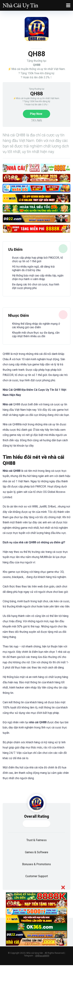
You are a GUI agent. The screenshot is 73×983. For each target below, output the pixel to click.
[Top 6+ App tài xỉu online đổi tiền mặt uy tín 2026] (20, 5)
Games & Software (36, 852)
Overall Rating (36, 816)
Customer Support (36, 876)
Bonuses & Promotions (36, 864)
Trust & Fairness (36, 840)
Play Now (36, 113)
